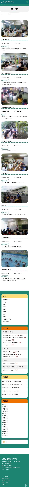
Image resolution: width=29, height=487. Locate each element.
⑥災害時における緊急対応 (13, 335)
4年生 (5, 309)
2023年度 (5, 410)
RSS (6, 442)
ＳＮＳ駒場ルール (9, 345)
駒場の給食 (6, 321)
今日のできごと (7, 299)
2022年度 (5, 411)
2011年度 (5, 431)
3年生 (5, 307)
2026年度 (5, 404)
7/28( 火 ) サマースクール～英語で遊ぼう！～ (12, 384)
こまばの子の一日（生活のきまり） (12, 342)
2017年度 (5, 421)
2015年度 (5, 424)
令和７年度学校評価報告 (10, 363)
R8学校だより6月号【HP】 (12, 354)
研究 (5, 316)
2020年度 (5, 415)
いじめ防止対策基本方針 (10, 370)
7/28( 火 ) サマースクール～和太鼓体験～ (11, 387)
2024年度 (5, 408)
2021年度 (5, 413)
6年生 (5, 314)
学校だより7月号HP (11, 351)
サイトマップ (5, 469)
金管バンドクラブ (7, 319)
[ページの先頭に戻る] (27, 485)
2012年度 (5, 430)
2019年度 (5, 417)
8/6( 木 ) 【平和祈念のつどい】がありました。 (11, 381)
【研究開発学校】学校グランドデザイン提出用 (15, 337)
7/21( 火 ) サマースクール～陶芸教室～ (10, 394)
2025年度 (5, 406)
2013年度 (5, 428)
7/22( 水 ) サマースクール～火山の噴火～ (11, 391)
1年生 (5, 302)
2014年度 (5, 426)
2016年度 (5, 422)
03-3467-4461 (8, 463)
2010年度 (5, 433)
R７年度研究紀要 (9, 340)
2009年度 (5, 435)
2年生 (5, 304)
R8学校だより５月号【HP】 (11, 356)
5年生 (5, 311)
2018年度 (5, 419)
